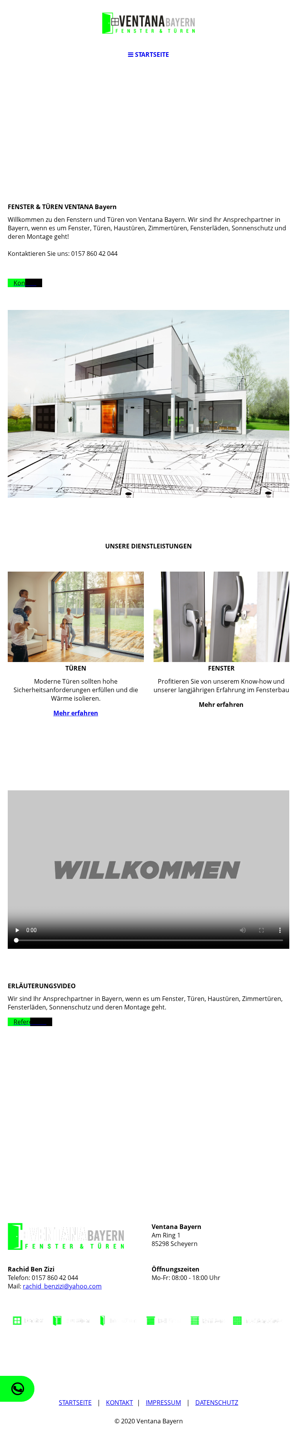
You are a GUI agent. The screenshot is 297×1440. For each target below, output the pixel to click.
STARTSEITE (75, 1402)
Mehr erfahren (75, 713)
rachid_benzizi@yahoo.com (62, 1286)
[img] (148, 23)
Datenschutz (216, 1402)
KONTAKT (119, 1402)
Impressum (163, 1402)
